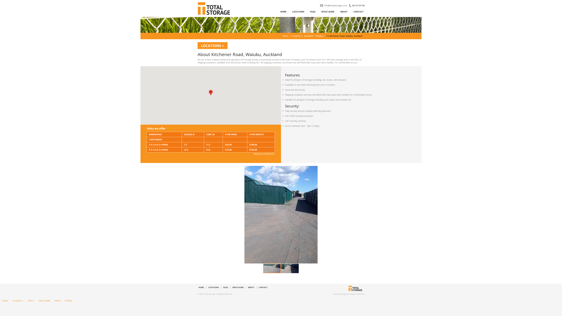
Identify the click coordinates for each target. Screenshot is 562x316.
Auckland (308, 36)
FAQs (312, 11)
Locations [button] (17, 300)
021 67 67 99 (358, 5)
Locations (298, 11)
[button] (351, 214)
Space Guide (327, 11)
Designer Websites (356, 294)
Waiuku (319, 36)
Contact (358, 11)
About (344, 11)
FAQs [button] (30, 300)
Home (283, 11)
